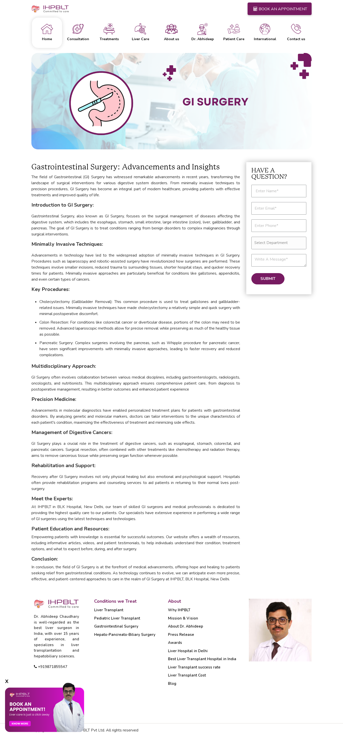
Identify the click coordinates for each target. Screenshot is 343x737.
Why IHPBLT (179, 609)
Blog (172, 683)
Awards (175, 642)
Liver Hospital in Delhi (188, 650)
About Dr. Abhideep (185, 626)
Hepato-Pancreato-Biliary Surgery (124, 634)
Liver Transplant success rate (194, 667)
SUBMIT (267, 278)
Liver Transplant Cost (187, 675)
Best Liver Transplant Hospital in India (202, 658)
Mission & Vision (183, 618)
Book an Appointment (283, 9)
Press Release (181, 634)
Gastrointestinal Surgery (116, 626)
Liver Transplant (108, 609)
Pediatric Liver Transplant (117, 618)
